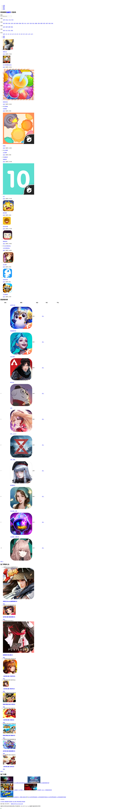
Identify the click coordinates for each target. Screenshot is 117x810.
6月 (17, 34)
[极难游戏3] (7, 239)
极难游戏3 (5, 241)
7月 (19, 34)
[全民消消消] (7, 277)
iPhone (7, 19)
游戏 (4, 5)
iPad (10, 19)
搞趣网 (8, 12)
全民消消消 (5, 279)
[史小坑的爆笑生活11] (6, 62)
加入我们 (15, 801)
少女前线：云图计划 (14, 536)
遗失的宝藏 (5, 226)
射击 (33, 23)
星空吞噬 (5, 212)
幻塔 (11, 408)
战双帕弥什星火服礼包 (8, 654)
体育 (47, 23)
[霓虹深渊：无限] (21, 534)
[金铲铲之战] (21, 328)
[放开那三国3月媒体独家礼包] (9, 748)
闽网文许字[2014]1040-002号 (17, 803)
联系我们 (11, 801)
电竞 (4, 9)
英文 (9, 30)
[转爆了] (18, 143)
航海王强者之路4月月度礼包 (9, 704)
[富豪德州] (5, 157)
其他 (12, 30)
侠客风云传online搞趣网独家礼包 (10, 601)
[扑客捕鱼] (5, 106)
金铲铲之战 (12, 305)
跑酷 (36, 23)
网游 (7, 23)
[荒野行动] (8, 49)
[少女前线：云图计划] (21, 560)
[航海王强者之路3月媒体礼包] (9, 732)
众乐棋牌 (5, 152)
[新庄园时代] (21, 508)
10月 (26, 34)
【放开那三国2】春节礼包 (8, 766)
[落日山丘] (21, 405)
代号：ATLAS (13, 433)
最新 (4, 36)
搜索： (1, 15)
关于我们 (2, 801)
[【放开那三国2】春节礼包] (9, 764)
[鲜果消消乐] (18, 99)
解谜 (17, 23)
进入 (43, 316)
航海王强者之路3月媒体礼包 (9, 735)
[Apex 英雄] (21, 379)
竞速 (31, 23)
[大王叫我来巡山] (7, 245)
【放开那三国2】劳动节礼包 (9, 676)
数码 (4, 6)
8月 (21, 34)
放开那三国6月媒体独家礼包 (9, 616)
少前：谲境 (12, 459)
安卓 (12, 19)
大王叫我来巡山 (6, 248)
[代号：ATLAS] (21, 457)
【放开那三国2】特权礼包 (8, 719)
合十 (4, 196)
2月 (8, 34)
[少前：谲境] (21, 482)
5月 (15, 34)
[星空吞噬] (8, 210)
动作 (28, 23)
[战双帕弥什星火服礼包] (18, 652)
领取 (4, 603)
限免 (12, 26)
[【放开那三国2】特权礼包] (9, 717)
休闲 (15, 23)
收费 (9, 26)
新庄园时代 (12, 485)
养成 (49, 23)
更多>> (2, 561)
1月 (6, 34)
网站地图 (19, 801)
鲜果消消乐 (5, 101)
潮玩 (4, 8)
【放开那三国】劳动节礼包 (9, 688)
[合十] (18, 194)
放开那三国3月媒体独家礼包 (9, 751)
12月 (32, 34)
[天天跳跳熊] (7, 292)
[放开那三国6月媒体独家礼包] (9, 614)
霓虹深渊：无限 (13, 511)
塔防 (23, 23)
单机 (9, 23)
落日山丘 (12, 382)
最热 (4, 37)
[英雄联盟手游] (21, 354)
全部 (4, 19)
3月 (10, 34)
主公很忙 (5, 264)
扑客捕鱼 (5, 108)
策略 (20, 23)
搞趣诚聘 (7, 801)
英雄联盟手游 (13, 330)
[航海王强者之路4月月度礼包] (9, 701)
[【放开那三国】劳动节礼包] (6, 686)
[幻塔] (21, 431)
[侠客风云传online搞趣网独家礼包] (18, 598)
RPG (25, 23)
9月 (24, 34)
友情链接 (23, 801)
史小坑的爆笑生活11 (7, 64)
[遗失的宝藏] (7, 224)
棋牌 (41, 23)
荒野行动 (5, 51)
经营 (44, 23)
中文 (7, 30)
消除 (39, 23)
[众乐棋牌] (5, 150)
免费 (7, 26)
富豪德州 (5, 159)
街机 (52, 23)
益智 (12, 23)
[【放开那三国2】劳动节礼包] (10, 673)
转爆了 (4, 145)
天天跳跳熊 (5, 294)
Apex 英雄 (12, 356)
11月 (29, 34)
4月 (13, 34)
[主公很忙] (8, 262)
